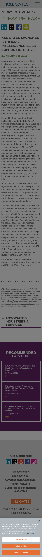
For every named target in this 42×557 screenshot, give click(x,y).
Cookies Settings (21, 539)
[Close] (39, 520)
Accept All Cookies (21, 553)
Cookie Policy (29, 533)
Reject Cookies (21, 546)
